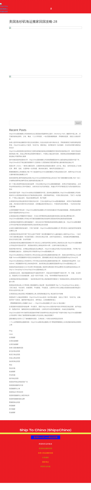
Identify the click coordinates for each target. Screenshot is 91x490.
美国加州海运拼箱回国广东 (18, 382)
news (11, 334)
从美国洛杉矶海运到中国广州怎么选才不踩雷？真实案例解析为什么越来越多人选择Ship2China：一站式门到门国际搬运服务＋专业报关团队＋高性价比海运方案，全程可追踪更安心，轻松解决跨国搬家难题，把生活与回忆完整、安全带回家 (45, 236)
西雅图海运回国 (14, 402)
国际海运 (45, 462)
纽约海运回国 (13, 378)
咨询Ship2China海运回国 (45, 437)
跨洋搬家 (12, 409)
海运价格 (12, 368)
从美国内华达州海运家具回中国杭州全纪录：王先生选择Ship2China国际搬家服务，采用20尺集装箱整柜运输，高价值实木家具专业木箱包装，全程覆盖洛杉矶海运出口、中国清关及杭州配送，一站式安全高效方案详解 (45, 204)
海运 (10, 365)
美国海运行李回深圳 (16, 392)
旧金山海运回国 (14, 358)
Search (78, 123)
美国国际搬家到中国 (16, 385)
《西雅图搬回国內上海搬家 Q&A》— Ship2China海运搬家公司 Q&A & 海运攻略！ (37, 303)
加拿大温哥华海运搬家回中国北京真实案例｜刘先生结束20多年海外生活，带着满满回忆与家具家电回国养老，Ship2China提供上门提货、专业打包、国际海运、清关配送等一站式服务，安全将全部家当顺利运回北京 (45, 145)
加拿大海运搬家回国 (45, 453)
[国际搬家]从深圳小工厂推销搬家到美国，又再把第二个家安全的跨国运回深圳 (36, 319)
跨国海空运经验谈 (45, 444)
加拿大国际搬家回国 (16, 348)
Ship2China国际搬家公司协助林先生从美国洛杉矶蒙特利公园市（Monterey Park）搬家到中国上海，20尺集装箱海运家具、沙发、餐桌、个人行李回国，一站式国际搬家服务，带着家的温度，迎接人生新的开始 (45, 136)
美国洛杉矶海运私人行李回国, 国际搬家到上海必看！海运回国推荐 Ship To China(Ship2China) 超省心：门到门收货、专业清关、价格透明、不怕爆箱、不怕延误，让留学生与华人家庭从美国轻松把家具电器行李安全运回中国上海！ (45, 287)
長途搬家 (12, 412)
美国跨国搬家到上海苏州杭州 (19, 395)
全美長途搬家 (13, 344)
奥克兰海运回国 (14, 354)
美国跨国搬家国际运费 (17, 399)
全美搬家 (12, 337)
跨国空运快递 (45, 466)
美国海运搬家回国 (45, 448)
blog (10, 331)
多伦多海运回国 (14, 351)
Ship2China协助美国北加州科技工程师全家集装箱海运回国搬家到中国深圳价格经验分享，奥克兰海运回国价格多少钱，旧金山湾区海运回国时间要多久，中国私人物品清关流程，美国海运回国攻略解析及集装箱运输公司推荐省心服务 (45, 153)
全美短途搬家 (13, 341)
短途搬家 (12, 371)
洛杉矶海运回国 (14, 361)
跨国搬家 (12, 405)
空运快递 (12, 375)
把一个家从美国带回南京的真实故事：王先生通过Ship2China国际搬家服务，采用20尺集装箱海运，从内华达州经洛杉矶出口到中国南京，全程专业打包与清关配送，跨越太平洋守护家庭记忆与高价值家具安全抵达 (45, 186)
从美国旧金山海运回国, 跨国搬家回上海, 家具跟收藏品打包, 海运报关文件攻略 (36, 294)
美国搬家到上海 (14, 388)
